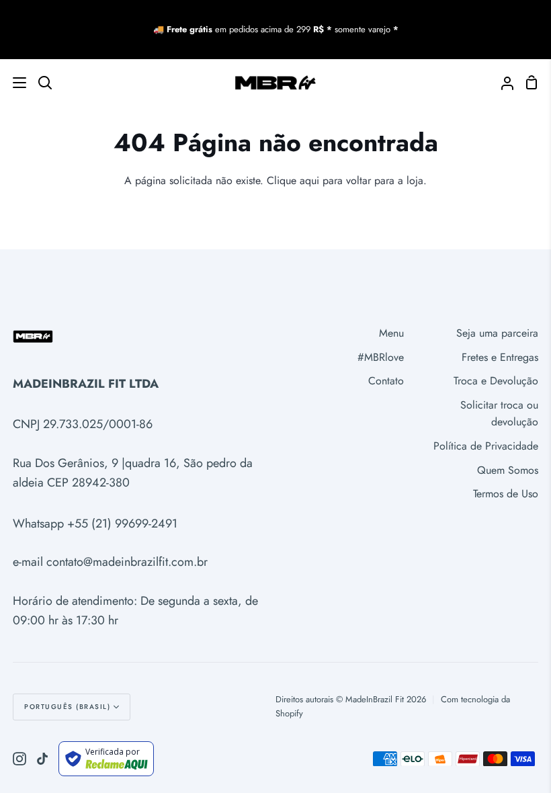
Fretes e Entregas (500, 357)
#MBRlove (380, 357)
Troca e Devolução (496, 380)
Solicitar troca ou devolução (499, 413)
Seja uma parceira (497, 333)
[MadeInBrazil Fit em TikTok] (42, 758)
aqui (309, 180)
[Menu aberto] (14, 82)
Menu (391, 333)
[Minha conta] (502, 82)
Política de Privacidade (485, 446)
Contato (386, 380)
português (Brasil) (67, 707)
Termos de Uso (505, 493)
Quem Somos (507, 470)
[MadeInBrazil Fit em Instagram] (19, 758)
